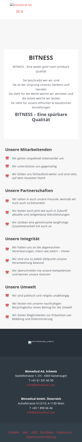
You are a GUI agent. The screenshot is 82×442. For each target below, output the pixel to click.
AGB (34, 432)
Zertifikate (46, 432)
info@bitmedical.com (41, 385)
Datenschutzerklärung (41, 437)
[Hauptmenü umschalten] (20, 11)
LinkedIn (13, 432)
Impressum (64, 432)
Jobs (25, 432)
